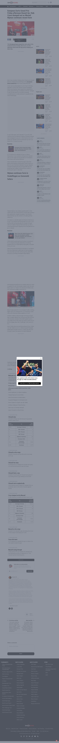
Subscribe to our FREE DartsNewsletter (29, 383)
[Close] (40, 358)
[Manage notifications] (57, 741)
